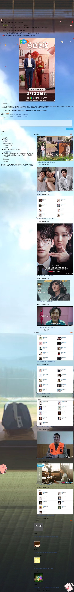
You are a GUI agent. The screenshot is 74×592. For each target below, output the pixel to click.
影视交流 (5, 141)
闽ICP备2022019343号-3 (15, 165)
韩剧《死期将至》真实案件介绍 (45, 275)
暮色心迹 (6, 113)
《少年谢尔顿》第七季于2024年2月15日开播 (16, 114)
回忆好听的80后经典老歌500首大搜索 (47, 552)
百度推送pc (24, 165)
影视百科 (5, 25)
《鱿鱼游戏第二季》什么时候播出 (46, 327)
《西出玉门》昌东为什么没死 (44, 301)
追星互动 (5, 139)
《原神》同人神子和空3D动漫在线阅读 (48, 536)
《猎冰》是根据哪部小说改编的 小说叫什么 (16, 116)
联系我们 (5, 147)
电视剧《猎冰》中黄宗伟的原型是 (46, 458)
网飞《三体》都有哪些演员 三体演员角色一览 (49, 587)
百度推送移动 (30, 165)
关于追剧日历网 (7, 152)
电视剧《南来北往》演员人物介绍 (46, 361)
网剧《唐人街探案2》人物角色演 (45, 218)
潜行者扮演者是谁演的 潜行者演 (45, 515)
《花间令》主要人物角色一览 (44, 484)
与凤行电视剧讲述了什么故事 (45, 568)
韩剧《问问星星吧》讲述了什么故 (46, 191)
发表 (69, 128)
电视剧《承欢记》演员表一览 (44, 393)
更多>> (71, 134)
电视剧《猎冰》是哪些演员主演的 (46, 426)
